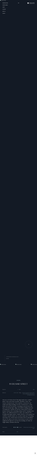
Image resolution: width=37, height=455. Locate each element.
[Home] (30, 3)
